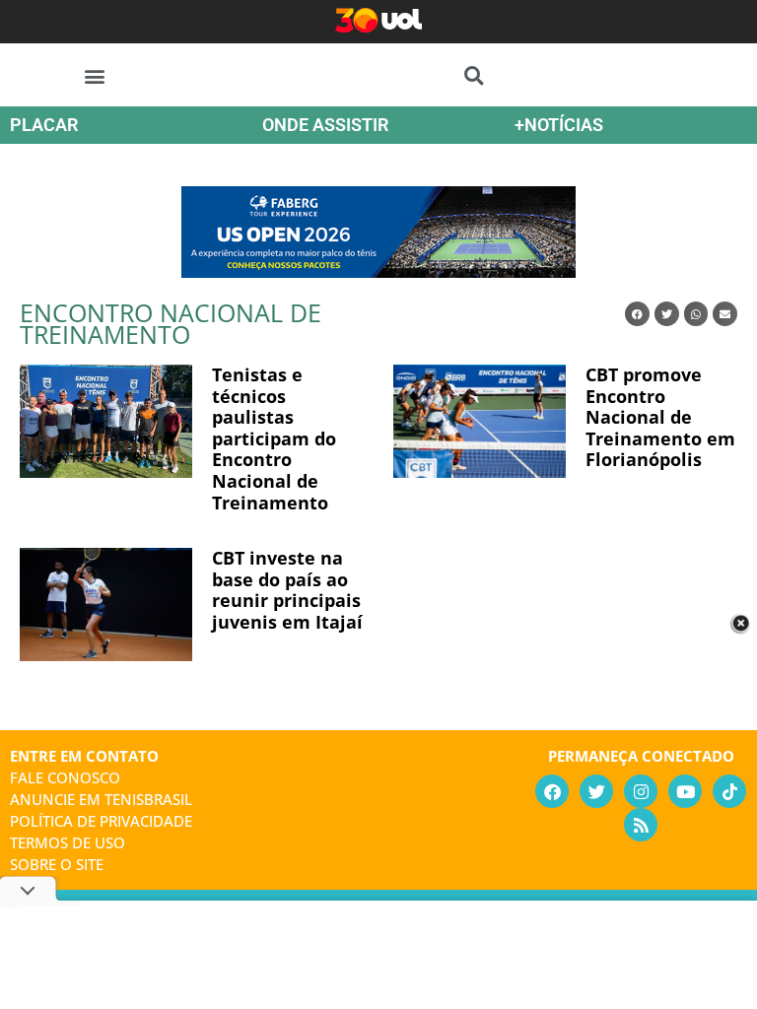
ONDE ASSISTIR (325, 124)
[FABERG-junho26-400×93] (378, 271)
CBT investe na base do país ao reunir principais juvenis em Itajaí (287, 590)
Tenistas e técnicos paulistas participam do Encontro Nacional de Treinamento (274, 438)
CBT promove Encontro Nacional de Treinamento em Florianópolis (660, 417)
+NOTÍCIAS (559, 124)
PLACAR (44, 124)
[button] (95, 75)
